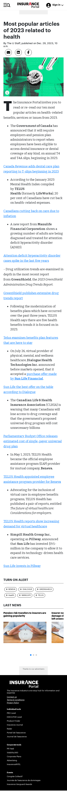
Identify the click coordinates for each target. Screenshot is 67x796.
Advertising (12, 760)
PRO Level (11, 713)
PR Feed (10, 749)
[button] (30, 655)
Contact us (12, 697)
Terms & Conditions (15, 700)
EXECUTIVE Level (14, 717)
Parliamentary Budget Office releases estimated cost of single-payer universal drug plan (32, 441)
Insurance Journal (15, 725)
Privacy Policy (13, 703)
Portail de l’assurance (16, 733)
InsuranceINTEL (14, 764)
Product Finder (13, 721)
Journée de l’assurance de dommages (23, 780)
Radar (9, 729)
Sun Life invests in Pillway (22, 566)
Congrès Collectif (15, 776)
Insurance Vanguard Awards (19, 784)
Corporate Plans (14, 757)
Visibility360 (12, 753)
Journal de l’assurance (17, 737)
